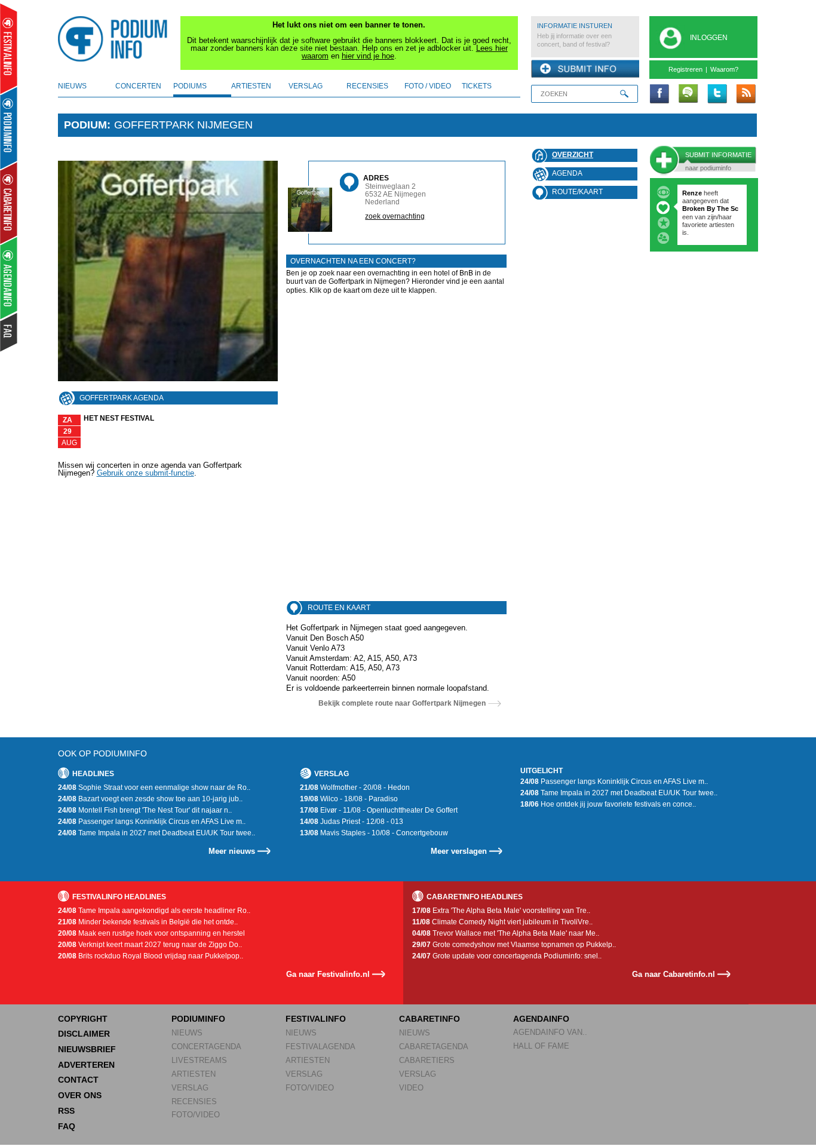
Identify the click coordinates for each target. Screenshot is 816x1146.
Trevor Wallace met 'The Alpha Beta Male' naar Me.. (505, 933)
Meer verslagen (459, 851)
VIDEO (411, 1087)
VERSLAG (189, 1087)
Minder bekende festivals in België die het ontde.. (148, 922)
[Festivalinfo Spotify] (688, 94)
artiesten (251, 86)
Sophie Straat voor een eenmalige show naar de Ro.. (154, 787)
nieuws (72, 86)
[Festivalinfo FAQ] (9, 332)
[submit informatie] (585, 69)
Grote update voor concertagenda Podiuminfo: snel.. (507, 956)
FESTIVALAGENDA (320, 1046)
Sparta (693, 224)
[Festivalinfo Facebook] (659, 94)
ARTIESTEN (193, 1074)
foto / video (427, 86)
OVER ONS (80, 1095)
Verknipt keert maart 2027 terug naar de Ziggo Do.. (150, 944)
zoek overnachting (395, 216)
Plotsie (693, 193)
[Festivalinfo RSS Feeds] (745, 94)
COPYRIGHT (83, 1019)
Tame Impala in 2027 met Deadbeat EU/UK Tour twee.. (156, 832)
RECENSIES (194, 1101)
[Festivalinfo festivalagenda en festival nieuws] (8, 48)
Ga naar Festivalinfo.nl (328, 974)
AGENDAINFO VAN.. (550, 1032)
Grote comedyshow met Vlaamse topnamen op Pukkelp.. (514, 944)
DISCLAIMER (84, 1033)
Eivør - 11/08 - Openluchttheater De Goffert (379, 810)
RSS (66, 1111)
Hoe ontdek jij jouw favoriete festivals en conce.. (608, 804)
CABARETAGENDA (433, 1046)
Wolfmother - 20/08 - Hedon (355, 787)
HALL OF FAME (541, 1045)
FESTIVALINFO (316, 1019)
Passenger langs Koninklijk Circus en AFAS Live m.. (152, 821)
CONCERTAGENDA (206, 1046)
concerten (138, 86)
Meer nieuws (231, 851)
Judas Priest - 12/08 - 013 (351, 821)
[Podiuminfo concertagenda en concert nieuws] (9, 127)
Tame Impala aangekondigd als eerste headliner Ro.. (154, 910)
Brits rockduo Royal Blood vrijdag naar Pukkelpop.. (150, 956)
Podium (85, 125)
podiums (190, 86)
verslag (306, 86)
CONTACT (78, 1079)
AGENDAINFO (541, 1019)
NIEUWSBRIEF (87, 1049)
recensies (367, 86)
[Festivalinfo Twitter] (717, 94)
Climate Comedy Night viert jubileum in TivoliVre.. (502, 922)
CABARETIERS (427, 1060)
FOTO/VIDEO (195, 1114)
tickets (477, 86)
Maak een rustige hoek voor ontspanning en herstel (151, 933)
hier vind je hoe (368, 55)
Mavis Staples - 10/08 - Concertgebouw (374, 832)
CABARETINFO (429, 1019)
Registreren (685, 69)
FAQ (66, 1126)
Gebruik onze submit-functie (145, 472)
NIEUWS (187, 1032)
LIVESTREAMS (199, 1060)
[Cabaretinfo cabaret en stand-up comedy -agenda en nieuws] (8, 202)
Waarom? (724, 69)
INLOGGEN (709, 37)
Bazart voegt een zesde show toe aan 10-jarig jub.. (150, 798)
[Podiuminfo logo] (116, 39)
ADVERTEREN (86, 1065)
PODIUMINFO (198, 1019)
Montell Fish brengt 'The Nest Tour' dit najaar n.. (145, 810)
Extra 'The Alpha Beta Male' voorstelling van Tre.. (501, 910)
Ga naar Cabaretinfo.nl (673, 974)
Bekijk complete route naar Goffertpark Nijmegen (402, 703)
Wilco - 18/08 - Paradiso (349, 798)
